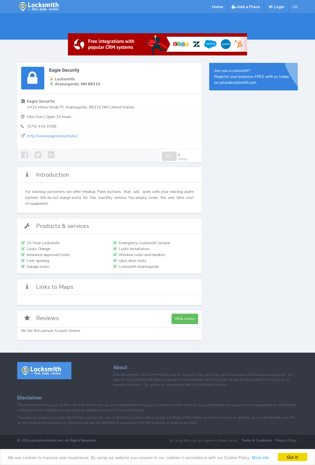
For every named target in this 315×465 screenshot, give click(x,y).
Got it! (292, 457)
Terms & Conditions (256, 440)
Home (217, 7)
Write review (185, 318)
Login (279, 7)
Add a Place (248, 7)
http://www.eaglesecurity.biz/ (52, 136)
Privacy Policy (286, 440)
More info (260, 457)
